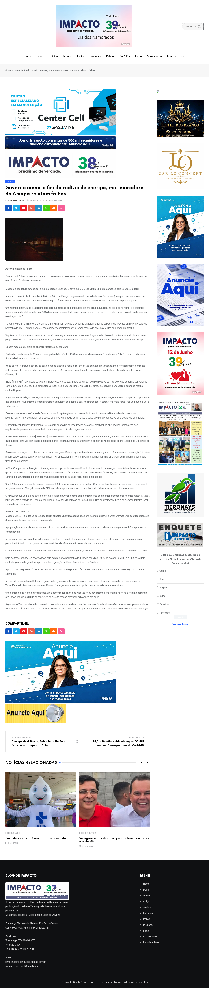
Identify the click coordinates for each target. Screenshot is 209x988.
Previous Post (23, 738)
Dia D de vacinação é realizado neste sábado (35, 838)
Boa (161, 579)
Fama (138, 56)
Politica (91, 833)
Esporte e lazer (176, 56)
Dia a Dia (124, 56)
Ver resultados (180, 624)
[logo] (37, 890)
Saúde (16, 833)
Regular (163, 587)
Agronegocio (154, 56)
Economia (95, 56)
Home (27, 56)
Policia (110, 56)
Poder (40, 56)
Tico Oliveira (17, 200)
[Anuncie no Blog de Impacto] (180, 495)
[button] (141, 762)
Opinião (53, 56)
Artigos (67, 56)
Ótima (162, 570)
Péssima (164, 604)
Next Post (134, 738)
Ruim (162, 596)
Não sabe (164, 612)
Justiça (80, 56)
